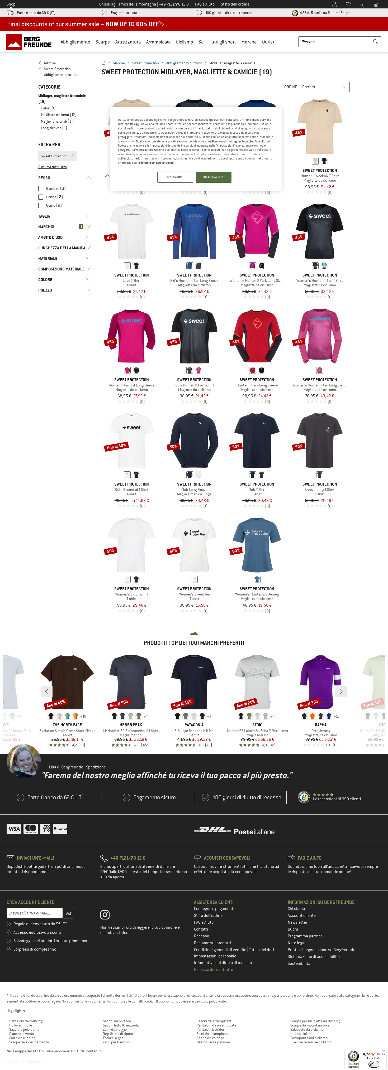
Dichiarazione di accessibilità (314, 956)
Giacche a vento (21, 1033)
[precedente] (47, 691)
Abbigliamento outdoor (184, 63)
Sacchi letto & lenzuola (121, 1025)
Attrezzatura (128, 42)
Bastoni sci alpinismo (213, 1042)
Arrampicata (158, 42)
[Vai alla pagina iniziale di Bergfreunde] (30, 41)
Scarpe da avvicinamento (29, 1042)
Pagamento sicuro (125, 12)
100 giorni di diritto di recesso (228, 12)
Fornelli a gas (113, 1037)
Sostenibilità (299, 963)
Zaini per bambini (116, 1042)
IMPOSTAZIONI (175, 177)
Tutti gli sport (223, 42)
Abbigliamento (75, 42)
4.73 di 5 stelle (324, 12)
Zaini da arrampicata (213, 1033)
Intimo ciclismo (302, 1033)
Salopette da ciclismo (307, 1029)
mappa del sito (26, 1051)
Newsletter (297, 922)
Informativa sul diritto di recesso (223, 962)
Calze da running (22, 1037)
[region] (196, 149)
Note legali (297, 943)
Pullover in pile (20, 1025)
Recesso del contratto (213, 969)
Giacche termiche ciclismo (311, 1042)
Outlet (268, 42)
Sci (201, 42)
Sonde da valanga (210, 1037)
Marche (249, 42)
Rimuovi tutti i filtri (52, 166)
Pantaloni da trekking (25, 1021)
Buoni (293, 929)
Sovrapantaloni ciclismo (309, 1037)
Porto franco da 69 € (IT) (36, 12)
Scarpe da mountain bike (309, 1025)
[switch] (373, 1064)
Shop (11, 4)
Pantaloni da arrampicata (216, 1025)
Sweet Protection (145, 63)
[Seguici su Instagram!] (108, 916)
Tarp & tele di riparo (118, 1033)
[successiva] (341, 691)
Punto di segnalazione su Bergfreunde (321, 949)
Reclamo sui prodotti (212, 943)
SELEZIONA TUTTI (214, 177)
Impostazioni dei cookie (215, 956)
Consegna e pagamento (214, 908)
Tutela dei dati (261, 949)
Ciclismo (184, 42)
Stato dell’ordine (208, 915)
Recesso (201, 936)
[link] (64, 63)
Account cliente (302, 915)
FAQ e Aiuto (204, 922)
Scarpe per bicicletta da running (315, 1021)
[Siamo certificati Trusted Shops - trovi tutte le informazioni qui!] (304, 797)
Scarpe (103, 42)
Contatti (201, 929)
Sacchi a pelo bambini (26, 1029)
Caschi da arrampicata (214, 1021)
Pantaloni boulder (210, 1029)
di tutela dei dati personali (157, 162)
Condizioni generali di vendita (220, 949)
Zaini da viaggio (115, 1029)
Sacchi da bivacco (117, 1021)
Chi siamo (296, 908)
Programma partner (305, 936)
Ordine (290, 87)
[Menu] (383, 1052)
